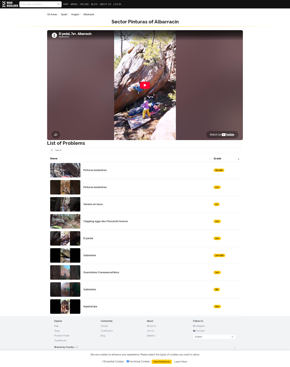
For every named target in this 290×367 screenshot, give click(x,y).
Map (56, 326)
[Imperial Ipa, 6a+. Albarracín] (65, 306)
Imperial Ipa (90, 306)
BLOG (94, 4)
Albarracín (88, 14)
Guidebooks (60, 340)
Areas (57, 331)
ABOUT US (105, 4)
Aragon (75, 14)
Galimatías (89, 255)
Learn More (180, 361)
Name (54, 158)
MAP (65, 4)
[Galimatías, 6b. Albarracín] (65, 289)
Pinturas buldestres (95, 170)
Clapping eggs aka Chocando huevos (105, 221)
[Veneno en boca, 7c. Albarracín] (65, 204)
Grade (217, 158)
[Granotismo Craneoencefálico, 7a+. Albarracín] (65, 272)
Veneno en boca (93, 204)
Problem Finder (62, 335)
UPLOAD (84, 4)
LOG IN (117, 4)
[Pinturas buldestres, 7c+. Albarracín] (65, 187)
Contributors (107, 331)
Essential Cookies (114, 361)
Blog (103, 335)
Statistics (151, 335)
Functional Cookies (139, 361)
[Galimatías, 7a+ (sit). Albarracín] (65, 255)
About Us (151, 326)
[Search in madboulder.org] (58, 4)
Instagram (200, 326)
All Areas (52, 14)
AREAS (74, 4)
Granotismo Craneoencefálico (101, 272)
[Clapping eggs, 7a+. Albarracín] (65, 221)
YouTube (200, 331)
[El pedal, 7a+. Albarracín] (65, 238)
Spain (64, 14)
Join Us (150, 331)
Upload (104, 326)
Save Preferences (162, 362)
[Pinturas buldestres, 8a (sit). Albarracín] (65, 170)
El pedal (88, 238)
